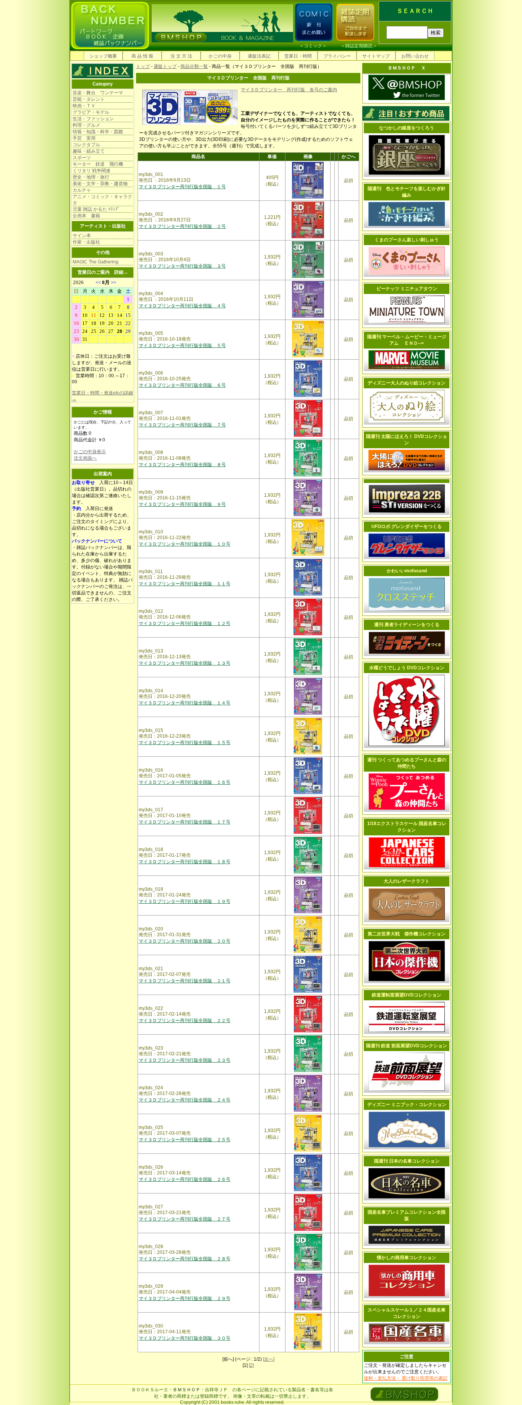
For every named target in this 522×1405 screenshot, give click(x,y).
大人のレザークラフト (407, 881)
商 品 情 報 (142, 56)
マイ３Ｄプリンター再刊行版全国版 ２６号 (184, 1179)
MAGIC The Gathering (95, 262)
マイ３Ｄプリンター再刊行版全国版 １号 (182, 186)
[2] (251, 1365)
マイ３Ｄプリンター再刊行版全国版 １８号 (184, 861)
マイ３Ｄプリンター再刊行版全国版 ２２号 (184, 1020)
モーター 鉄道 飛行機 (98, 164)
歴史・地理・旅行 (91, 177)
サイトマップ (376, 56)
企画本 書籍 (86, 215)
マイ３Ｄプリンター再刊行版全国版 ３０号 (184, 1338)
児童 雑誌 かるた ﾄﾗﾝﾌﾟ (96, 209)
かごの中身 (220, 56)
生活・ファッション (93, 118)
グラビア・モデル (91, 112)
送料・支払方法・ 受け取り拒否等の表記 (405, 1378)
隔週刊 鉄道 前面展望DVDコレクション (406, 1045)
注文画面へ (85, 458)
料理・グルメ (86, 125)
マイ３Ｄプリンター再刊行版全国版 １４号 (184, 703)
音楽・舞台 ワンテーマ (98, 92)
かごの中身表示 (90, 451)
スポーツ (82, 157)
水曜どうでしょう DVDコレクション (406, 667)
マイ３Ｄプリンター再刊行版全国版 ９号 (182, 504)
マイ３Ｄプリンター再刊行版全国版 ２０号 (184, 941)
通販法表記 (259, 56)
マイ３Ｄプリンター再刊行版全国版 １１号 (184, 583)
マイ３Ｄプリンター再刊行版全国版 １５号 (184, 742)
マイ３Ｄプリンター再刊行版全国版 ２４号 (184, 1100)
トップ (143, 66)
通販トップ (165, 66)
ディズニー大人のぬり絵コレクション (407, 383)
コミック (313, 45)
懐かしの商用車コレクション (406, 1257)
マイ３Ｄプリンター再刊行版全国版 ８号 (182, 464)
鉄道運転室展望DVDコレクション (406, 995)
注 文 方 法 (181, 56)
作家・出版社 (86, 242)
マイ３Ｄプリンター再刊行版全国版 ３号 (182, 266)
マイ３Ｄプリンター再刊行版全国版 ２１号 (184, 981)
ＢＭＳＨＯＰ (186, 1389)
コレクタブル (86, 144)
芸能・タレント (89, 99)
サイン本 (82, 235)
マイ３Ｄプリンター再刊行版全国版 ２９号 (184, 1298)
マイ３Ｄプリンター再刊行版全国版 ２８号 (184, 1258)
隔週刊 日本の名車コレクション (406, 1161)
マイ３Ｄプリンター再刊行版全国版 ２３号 (184, 1060)
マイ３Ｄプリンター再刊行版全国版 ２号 (182, 226)
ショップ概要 (103, 56)
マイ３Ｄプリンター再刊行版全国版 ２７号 (184, 1219)
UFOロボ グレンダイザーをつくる (406, 526)
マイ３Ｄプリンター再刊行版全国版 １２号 (184, 623)
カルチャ (82, 190)
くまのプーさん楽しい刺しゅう (406, 239)
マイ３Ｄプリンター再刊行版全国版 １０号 (184, 544)
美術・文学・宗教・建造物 (100, 183)
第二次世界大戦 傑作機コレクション (407, 934)
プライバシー (337, 56)
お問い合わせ (415, 56)
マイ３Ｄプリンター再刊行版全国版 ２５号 (184, 1139)
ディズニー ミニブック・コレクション (406, 1104)
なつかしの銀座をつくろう (406, 128)
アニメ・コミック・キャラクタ (102, 199)
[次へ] (268, 1359)
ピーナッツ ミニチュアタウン (406, 288)
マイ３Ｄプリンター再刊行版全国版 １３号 (184, 663)
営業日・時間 (298, 56)
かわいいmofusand (407, 570)
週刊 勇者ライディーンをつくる (406, 624)
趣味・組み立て (89, 151)
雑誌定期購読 (359, 45)
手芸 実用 (84, 138)
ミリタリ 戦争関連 (91, 170)
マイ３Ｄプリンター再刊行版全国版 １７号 (184, 822)
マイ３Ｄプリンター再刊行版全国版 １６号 (184, 782)
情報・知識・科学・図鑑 (98, 131)
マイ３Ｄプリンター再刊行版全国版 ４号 (182, 305)
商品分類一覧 (194, 66)
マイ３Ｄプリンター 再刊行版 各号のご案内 (289, 89)
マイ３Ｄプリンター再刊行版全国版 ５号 (182, 345)
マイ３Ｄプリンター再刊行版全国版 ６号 (182, 385)
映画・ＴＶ (84, 105)
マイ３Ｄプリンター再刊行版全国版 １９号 (184, 901)
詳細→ (121, 272)
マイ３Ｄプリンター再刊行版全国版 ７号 (182, 425)
